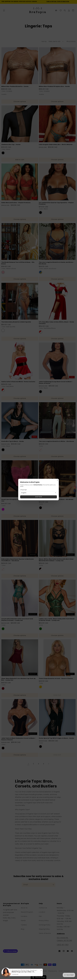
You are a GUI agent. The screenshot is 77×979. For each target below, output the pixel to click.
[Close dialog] (57, 480)
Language (23, 489)
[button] (38, 492)
